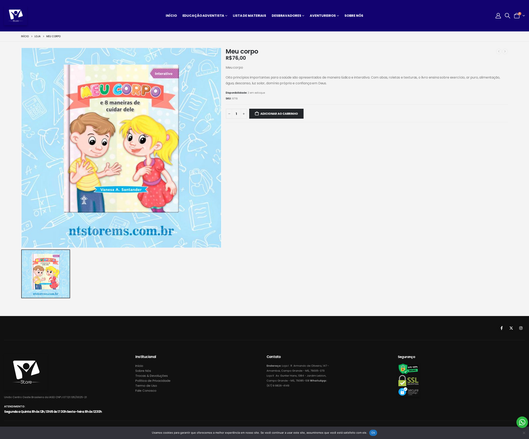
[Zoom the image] (26, 356)
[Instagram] (521, 328)
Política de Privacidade (152, 380)
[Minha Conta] (498, 15)
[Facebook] (501, 328)
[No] (524, 433)
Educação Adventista (203, 15)
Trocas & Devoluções (151, 375)
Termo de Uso (146, 385)
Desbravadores (286, 15)
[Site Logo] (15, 15)
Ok (373, 432)
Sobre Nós (353, 15)
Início (171, 15)
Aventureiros (323, 15)
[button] (507, 15)
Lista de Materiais (249, 15)
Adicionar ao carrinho (279, 114)
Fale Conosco (145, 390)
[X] (511, 328)
